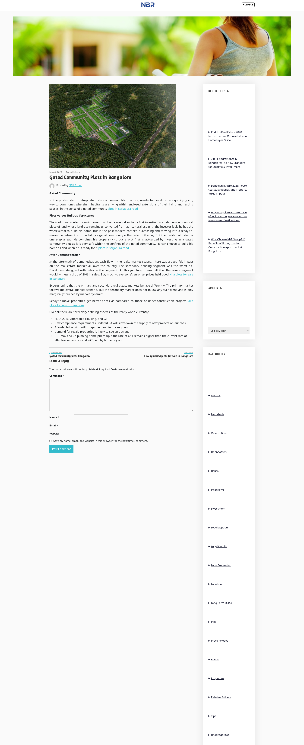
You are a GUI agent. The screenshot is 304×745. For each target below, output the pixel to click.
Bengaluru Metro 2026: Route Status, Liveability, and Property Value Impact (227, 189)
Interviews (217, 490)
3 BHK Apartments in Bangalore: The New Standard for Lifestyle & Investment (226, 163)
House (215, 471)
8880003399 (249, 4)
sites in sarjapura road (123, 209)
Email (54, 425)
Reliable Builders (221, 697)
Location (216, 584)
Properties (217, 678)
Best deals (217, 414)
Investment (218, 509)
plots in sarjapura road (113, 248)
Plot (213, 622)
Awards (215, 395)
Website (54, 433)
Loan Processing (221, 565)
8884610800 (249, 6)
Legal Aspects (219, 527)
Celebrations (219, 433)
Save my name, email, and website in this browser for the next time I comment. (100, 441)
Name (54, 417)
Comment (56, 375)
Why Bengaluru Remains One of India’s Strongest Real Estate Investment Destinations (227, 216)
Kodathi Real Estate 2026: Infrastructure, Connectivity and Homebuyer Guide (228, 136)
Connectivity (219, 452)
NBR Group (75, 185)
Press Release (73, 172)
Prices (215, 659)
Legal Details (219, 546)
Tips (213, 716)
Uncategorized (220, 735)
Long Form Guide (221, 603)
